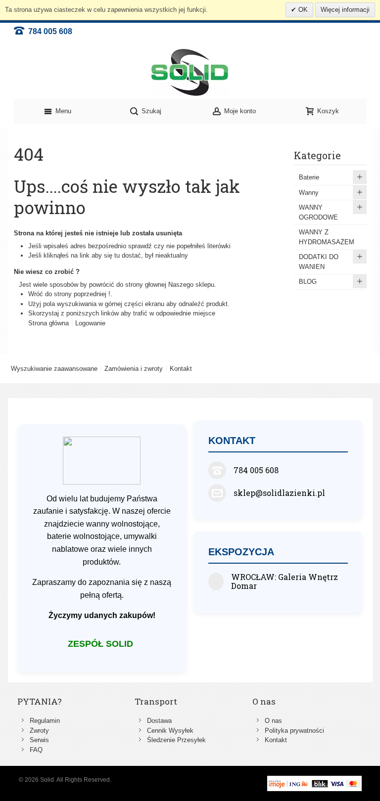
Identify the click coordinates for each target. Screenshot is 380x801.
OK (302, 9)
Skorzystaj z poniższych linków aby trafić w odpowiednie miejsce (121, 313)
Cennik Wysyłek (170, 730)
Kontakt (181, 368)
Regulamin (45, 720)
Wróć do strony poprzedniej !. (70, 294)
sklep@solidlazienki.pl (279, 493)
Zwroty (39, 730)
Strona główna (48, 323)
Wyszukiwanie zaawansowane (54, 368)
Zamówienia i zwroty (133, 368)
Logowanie (90, 323)
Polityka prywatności (294, 730)
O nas (273, 720)
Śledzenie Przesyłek (176, 740)
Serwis (39, 740)
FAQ (36, 750)
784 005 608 (48, 31)
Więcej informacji (345, 9)
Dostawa (159, 720)
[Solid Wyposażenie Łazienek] (190, 72)
